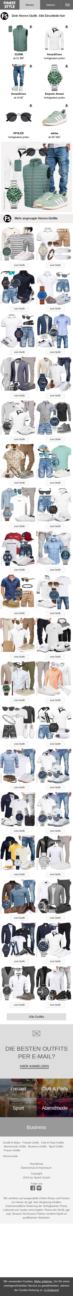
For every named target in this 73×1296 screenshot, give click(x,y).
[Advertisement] (36, 1260)
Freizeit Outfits (30, 1142)
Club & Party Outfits (52, 1142)
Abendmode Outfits (15, 1146)
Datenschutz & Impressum (36, 1167)
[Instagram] (33, 1189)
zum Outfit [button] (19, 265)
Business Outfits (37, 1146)
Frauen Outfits (12, 1150)
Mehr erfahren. (43, 1281)
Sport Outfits (56, 1146)
